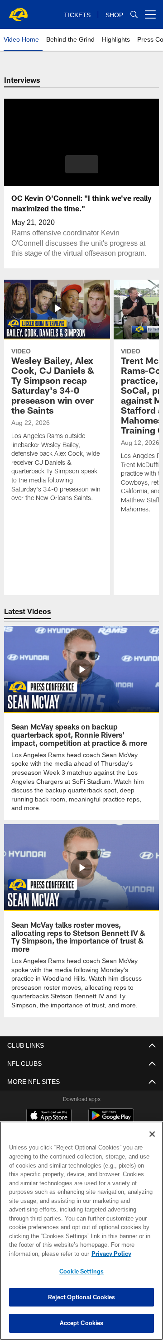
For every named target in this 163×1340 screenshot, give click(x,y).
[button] (82, 164)
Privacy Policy (39, 1253)
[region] (81, 1230)
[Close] (152, 1134)
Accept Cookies (82, 1322)
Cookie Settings (81, 1271)
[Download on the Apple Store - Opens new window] (48, 1107)
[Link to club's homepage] (18, 11)
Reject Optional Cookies (81, 1297)
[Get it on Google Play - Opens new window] (111, 1110)
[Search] (134, 15)
